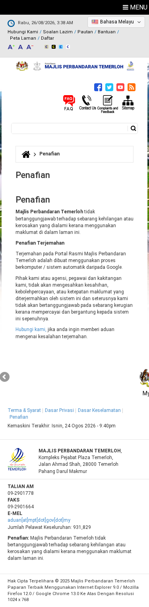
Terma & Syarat (24, 410)
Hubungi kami (30, 329)
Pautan (85, 31)
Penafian (19, 417)
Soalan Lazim (58, 31)
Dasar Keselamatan (99, 410)
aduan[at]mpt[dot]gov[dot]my (39, 520)
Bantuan (107, 31)
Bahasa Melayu (117, 22)
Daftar (47, 38)
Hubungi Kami (23, 31)
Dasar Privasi (59, 410)
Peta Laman (23, 38)
